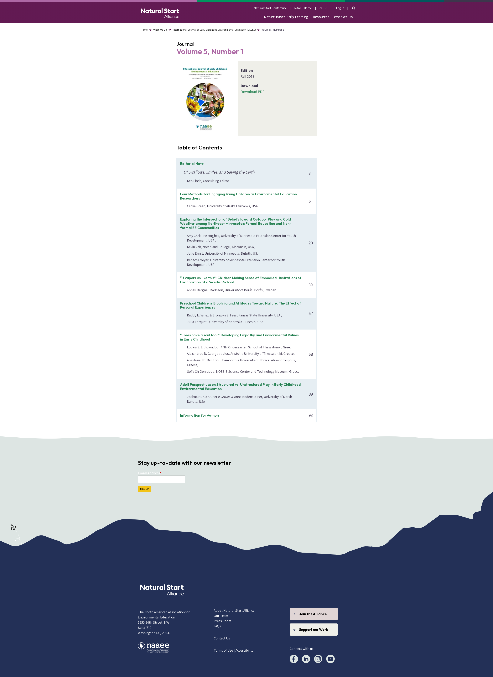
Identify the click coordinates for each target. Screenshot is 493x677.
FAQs (217, 626)
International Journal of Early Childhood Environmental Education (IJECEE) (214, 29)
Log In (340, 7)
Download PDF (252, 91)
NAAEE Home (303, 7)
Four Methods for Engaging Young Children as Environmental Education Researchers (238, 196)
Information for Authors (200, 415)
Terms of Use (223, 650)
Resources (321, 16)
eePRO (324, 7)
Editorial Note (192, 163)
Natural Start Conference (270, 7)
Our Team (221, 615)
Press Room (222, 621)
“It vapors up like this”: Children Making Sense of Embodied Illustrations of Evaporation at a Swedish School (240, 280)
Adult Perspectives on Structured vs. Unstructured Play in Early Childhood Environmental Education (240, 386)
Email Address (149, 473)
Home (144, 29)
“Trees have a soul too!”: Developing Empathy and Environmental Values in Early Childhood (239, 337)
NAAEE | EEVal (160, 12)
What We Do (343, 16)
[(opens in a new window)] (162, 600)
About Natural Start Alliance (234, 610)
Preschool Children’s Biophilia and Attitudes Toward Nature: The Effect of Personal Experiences (240, 305)
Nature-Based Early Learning (286, 16)
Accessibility (244, 650)
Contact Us (222, 638)
